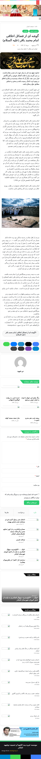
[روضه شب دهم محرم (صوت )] (30, 411)
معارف (25, 31)
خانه (36, 26)
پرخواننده (21, 512)
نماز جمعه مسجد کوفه (12, 418)
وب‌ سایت (36, 485)
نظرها (7, 512)
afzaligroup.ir (14, 750)
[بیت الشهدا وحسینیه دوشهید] (20, 10)
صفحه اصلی (30, 26)
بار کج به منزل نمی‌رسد (32, 682)
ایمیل (37, 476)
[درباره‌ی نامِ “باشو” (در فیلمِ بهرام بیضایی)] (33, 563)
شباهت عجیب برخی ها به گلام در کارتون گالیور (25, 693)
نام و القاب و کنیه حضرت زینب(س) (29, 637)
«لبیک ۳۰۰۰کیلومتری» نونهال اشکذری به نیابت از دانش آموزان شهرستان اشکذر (14, 552)
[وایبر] (28, 349)
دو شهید (33, 45)
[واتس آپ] (6, 344)
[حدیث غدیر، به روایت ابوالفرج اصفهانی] (11, 391)
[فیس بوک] (35, 344)
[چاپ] (13, 349)
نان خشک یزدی (34, 716)
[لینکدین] (21, 344)
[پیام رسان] (13, 344)
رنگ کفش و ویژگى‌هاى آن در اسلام (29, 626)
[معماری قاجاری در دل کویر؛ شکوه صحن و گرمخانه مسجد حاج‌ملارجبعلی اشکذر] (33, 532)
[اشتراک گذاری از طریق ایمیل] (21, 349)
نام (37, 466)
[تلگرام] (35, 349)
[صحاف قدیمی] (33, 543)
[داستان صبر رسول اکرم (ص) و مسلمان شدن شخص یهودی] (33, 522)
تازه (35, 512)
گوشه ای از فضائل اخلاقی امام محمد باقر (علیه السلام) (20, 334)
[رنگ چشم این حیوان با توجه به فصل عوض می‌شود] (30, 391)
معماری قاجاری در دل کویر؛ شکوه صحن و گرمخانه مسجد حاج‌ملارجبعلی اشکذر (14, 531)
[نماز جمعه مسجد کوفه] (11, 411)
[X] (28, 344)
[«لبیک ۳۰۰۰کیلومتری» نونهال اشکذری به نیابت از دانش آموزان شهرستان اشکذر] (33, 552)
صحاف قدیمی (20, 540)
